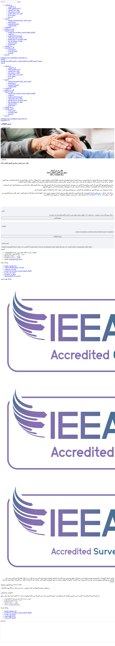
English (3, 59)
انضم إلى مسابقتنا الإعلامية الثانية (14, 267)
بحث (19, 1)
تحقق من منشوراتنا (10, 274)
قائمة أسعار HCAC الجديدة (12, 276)
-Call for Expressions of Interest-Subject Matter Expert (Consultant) (94, 232)
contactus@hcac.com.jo (15, 259)
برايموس (27, 588)
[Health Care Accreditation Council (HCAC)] (14, 57)
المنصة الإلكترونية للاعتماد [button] (8, 61)
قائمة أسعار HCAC (10, 616)
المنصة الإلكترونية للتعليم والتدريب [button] (27, 61)
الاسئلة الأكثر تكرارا (10, 617)
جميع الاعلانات (57, 236)
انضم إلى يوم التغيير (10, 269)
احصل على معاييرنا (10, 272)
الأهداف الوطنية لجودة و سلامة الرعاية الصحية (18, 271)
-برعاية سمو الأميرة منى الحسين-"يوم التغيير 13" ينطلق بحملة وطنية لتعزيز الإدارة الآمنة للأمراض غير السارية (81, 215)
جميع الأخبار (57, 218)
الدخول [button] (3, 63)
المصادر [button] (39, 61)
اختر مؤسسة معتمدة (10, 265)
